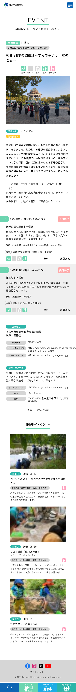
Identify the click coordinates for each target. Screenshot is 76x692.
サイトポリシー (38, 672)
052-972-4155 (34, 393)
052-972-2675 (34, 342)
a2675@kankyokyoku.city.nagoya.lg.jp (48, 355)
